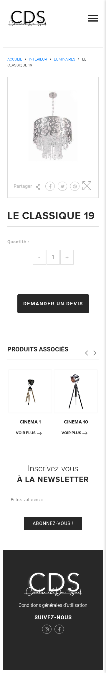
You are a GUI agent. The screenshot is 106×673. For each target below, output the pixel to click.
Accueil (14, 59)
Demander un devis (53, 304)
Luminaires (64, 59)
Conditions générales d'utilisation (53, 605)
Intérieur (38, 59)
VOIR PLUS (26, 433)
